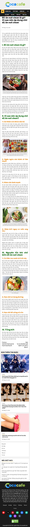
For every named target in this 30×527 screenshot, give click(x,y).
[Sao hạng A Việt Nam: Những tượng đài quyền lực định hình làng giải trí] (15, 363)
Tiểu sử (18, 14)
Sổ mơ (12, 14)
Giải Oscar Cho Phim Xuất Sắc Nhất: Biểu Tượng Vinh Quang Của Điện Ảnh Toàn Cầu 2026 (14, 407)
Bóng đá (22, 11)
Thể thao (15, 11)
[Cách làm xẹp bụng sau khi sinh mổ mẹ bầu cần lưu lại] (15, 423)
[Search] (28, 11)
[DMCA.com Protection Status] (15, 521)
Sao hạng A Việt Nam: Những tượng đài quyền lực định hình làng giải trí (15, 377)
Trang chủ (8, 11)
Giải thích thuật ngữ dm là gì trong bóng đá (8, 344)
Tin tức (24, 14)
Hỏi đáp (7, 14)
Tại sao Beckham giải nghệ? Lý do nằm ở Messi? (22, 345)
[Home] (2, 11)
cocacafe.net (20, 40)
